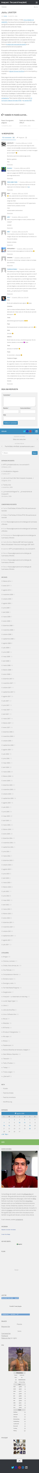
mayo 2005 (6, 816)
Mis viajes (6, 1036)
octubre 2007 (7, 687)
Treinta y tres (7, 485)
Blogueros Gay (5, 1326)
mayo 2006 (6, 763)
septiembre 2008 (8, 639)
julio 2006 (6, 754)
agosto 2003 (7, 869)
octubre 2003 (7, 865)
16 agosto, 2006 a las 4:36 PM (20, 217)
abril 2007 (6, 714)
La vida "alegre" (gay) (9, 1001)
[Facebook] (27, 431)
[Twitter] (24, 431)
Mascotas (6, 1023)
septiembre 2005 (8, 798)
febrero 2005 (7, 829)
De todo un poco (8, 979)
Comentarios (9, 137)
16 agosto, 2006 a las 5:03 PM (25, 248)
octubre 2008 (7, 634)
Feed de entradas (8, 1093)
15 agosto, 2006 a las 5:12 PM (27, 182)
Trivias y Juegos (7, 1072)
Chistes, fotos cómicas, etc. (11, 965)
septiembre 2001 (8, 936)
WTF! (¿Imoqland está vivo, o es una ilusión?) (16, 465)
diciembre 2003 (7, 860)
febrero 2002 (7, 913)
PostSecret (4, 1336)
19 (30, 1125)
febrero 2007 (7, 723)
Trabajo (4, 7)
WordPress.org (7, 1102)
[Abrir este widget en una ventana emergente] (17, 1314)
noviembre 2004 (8, 843)
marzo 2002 (6, 909)
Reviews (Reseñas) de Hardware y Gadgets (15, 1050)
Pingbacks (23, 137)
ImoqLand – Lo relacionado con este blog (15, 996)
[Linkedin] (36, 431)
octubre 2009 (7, 599)
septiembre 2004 (8, 847)
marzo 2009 (6, 617)
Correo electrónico (25, 408)
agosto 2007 (7, 696)
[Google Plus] (33, 431)
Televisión (6, 1059)
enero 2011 (6, 586)
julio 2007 (6, 701)
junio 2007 (6, 705)
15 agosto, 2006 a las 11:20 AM (23, 143)
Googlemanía (7, 992)
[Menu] (36, 2)
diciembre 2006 (7, 732)
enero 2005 (6, 834)
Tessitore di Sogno (12, 269)
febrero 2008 (7, 670)
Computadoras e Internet (10, 974)
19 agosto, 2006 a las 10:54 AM (20, 297)
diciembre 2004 (7, 838)
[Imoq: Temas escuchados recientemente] (10, 1298)
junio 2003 (6, 874)
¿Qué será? (6, 1076)
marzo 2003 (6, 882)
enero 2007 (6, 727)
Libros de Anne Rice (9, 1010)
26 (30, 1128)
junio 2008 (6, 652)
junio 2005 (6, 812)
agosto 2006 (7, 749)
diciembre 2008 (7, 625)
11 (24, 1122)
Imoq (5, 16)
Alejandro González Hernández (8, 1229)
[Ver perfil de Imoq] (12, 1314)
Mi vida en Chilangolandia (10, 1032)
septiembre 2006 (8, 745)
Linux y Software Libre (9, 1014)
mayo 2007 (6, 710)
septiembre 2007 (8, 692)
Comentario (7, 395)
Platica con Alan (5, 1338)
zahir (8, 217)
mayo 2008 (6, 656)
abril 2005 (6, 820)
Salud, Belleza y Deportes (10, 1054)
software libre (27, 1194)
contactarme (5, 98)
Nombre (6, 408)
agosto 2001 (7, 940)
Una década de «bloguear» (11, 471)
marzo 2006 (6, 772)
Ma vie (5, 1019)
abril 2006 (6, 767)
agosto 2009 (7, 603)
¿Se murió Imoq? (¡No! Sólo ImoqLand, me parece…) (18, 478)
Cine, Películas (7, 970)
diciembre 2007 (7, 679)
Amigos (5, 957)
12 (25, 1423)
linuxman (9, 168)
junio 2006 (6, 758)
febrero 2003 (7, 887)
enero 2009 (6, 621)
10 (37, 7)
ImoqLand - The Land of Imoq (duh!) (14, 2)
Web (4, 415)
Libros (5, 1005)
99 (19, 1386)
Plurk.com (16, 1269)
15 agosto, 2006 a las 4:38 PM (22, 168)
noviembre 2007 (8, 683)
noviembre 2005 (8, 789)
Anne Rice (29, 1201)
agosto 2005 (7, 803)
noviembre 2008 (8, 630)
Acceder (5, 1088)
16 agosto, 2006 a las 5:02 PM (20, 231)
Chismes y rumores (9, 961)
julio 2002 (6, 891)
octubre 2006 (7, 741)
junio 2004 (6, 851)
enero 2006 (6, 780)
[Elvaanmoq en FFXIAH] (19, 1370)
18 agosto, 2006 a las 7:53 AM (27, 269)
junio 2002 (6, 896)
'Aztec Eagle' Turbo (12, 182)
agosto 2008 (7, 643)
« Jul (2, 1134)
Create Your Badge (5, 1234)
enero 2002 (6, 918)
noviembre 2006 (8, 736)
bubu (8, 231)
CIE (29, 187)
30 (25, 1426)
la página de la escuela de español (16, 44)
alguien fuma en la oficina (16, 71)
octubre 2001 (7, 931)
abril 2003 (6, 878)
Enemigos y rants (8, 983)
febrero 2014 (7, 581)
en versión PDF (27, 100)
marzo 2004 (6, 856)
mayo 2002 (6, 900)
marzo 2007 (6, 718)
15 (9, 1125)
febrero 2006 (7, 776)
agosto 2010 (7, 590)
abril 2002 (6, 905)
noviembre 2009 (8, 594)
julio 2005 (6, 807)
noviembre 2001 (8, 927)
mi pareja (9, 1210)
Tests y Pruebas (8, 1063)
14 (4, 1125)
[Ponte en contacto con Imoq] (19, 1187)
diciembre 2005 (7, 785)
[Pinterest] (30, 431)
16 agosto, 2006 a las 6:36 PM (22, 257)
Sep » (6, 1134)
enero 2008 (6, 674)
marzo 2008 (6, 665)
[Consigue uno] (5, 1314)
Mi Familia (6, 1027)
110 (25, 1419)
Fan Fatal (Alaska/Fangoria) (11, 988)
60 (25, 1412)
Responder (10, 164)
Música (5, 1041)
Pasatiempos (7, 1045)
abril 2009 (6, 612)
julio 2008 (6, 648)
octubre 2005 (7, 794)
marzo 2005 (6, 825)
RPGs (34, 1199)
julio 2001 (6, 944)
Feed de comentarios (9, 1097)
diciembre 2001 (7, 922)
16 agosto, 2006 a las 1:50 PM (20, 193)
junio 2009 (6, 608)
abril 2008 (6, 661)
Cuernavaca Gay (6, 1333)
